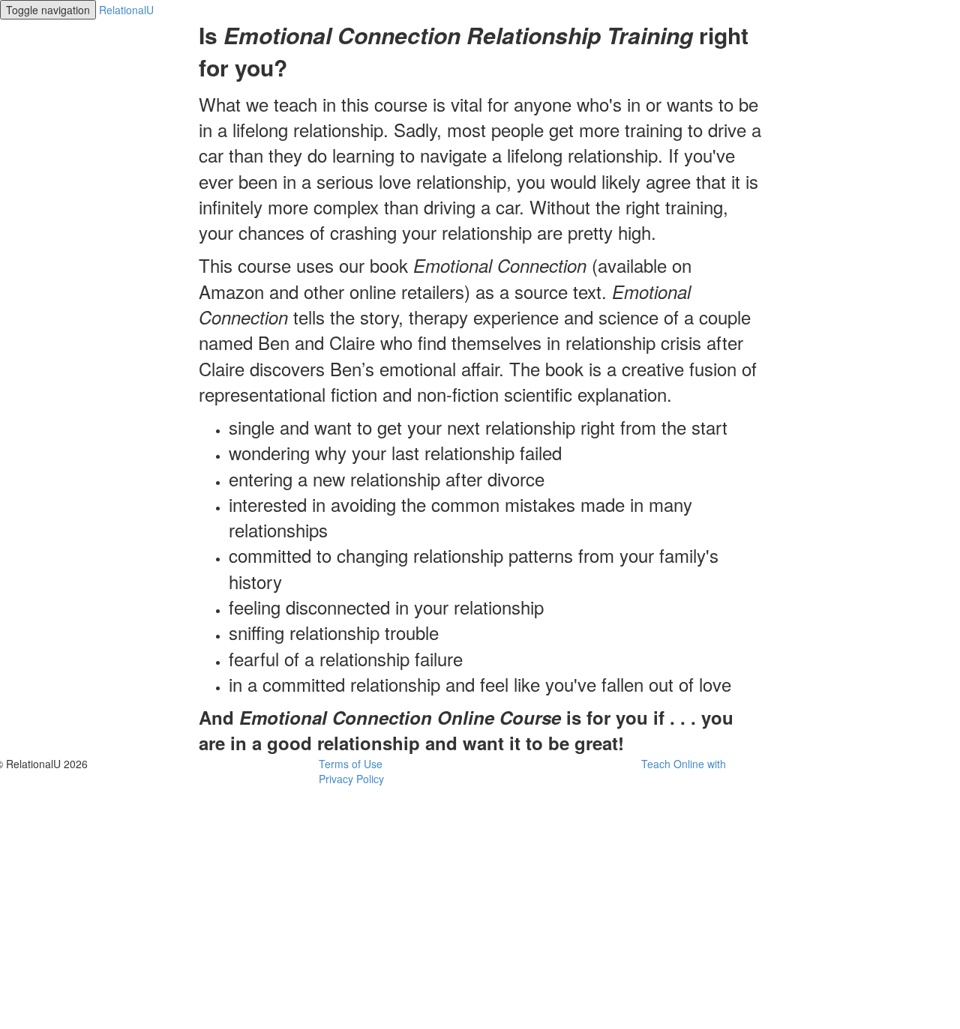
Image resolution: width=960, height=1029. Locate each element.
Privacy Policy (351, 778)
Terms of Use (350, 763)
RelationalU (126, 9)
